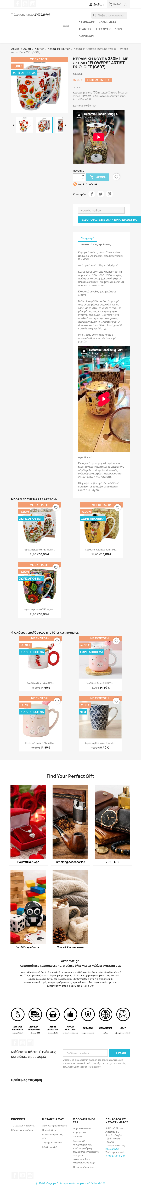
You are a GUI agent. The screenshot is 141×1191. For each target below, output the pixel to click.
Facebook (17, 3)
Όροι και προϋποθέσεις (54, 1125)
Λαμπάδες (87, 22)
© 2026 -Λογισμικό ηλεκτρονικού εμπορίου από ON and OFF (70, 1183)
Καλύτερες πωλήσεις (22, 1130)
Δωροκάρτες (88, 36)
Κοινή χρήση (91, 194)
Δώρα (119, 29)
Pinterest (109, 194)
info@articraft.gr (115, 1155)
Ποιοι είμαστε (49, 1130)
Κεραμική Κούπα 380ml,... (100, 683)
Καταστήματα (49, 1147)
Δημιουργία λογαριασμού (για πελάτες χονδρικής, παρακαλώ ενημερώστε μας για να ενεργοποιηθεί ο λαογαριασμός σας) (86, 1151)
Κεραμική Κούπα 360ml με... (41, 743)
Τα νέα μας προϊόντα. (23, 1125)
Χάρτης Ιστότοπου (52, 1142)
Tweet (100, 194)
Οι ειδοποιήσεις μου (83, 1167)
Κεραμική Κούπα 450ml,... (41, 683)
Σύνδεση (77, 1136)
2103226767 (112, 1148)
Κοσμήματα (107, 22)
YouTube (25, 3)
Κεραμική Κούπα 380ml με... (100, 743)
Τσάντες (85, 29)
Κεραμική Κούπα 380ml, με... (39, 549)
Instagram (32, 3)
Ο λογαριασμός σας (84, 1120)
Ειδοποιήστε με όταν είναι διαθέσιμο (109, 220)
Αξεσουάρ (103, 29)
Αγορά (98, 177)
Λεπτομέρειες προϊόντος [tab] (96, 244)
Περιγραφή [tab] (87, 238)
